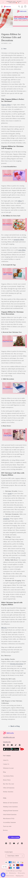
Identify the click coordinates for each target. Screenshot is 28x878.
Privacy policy (21, 873)
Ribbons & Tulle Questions (10, 802)
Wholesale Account (8, 768)
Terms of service (10, 875)
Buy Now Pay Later (8, 784)
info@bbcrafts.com (9, 737)
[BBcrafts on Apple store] (7, 750)
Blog (4, 772)
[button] (19, 7)
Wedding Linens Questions (10, 806)
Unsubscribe (7, 742)
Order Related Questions (9, 814)
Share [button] (4, 48)
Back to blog (15, 726)
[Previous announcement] (3, 2)
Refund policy (12, 873)
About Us (5, 760)
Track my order (7, 826)
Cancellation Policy (8, 776)
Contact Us (6, 764)
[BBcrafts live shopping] (21, 750)
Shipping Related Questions (10, 810)
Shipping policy (20, 875)
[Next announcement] (25, 2)
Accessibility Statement (9, 822)
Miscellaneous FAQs (8, 818)
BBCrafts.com (13, 870)
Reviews (5, 830)
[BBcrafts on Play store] (15, 750)
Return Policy (7, 780)
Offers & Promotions (8, 787)
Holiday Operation (8, 791)
